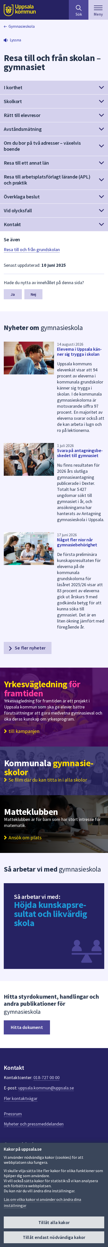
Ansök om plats (25, 838)
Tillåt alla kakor (54, 1222)
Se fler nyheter (29, 648)
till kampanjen (24, 731)
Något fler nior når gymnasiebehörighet (77, 542)
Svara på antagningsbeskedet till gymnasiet (80, 453)
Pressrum (13, 1114)
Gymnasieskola (22, 26)
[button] (54, 87)
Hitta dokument (27, 1027)
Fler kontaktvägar (20, 1098)
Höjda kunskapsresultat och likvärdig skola (50, 914)
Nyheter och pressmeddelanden (34, 1124)
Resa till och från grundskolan (32, 249)
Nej (33, 294)
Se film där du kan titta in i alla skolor (48, 780)
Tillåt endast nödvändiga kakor (54, 1237)
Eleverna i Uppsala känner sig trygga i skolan (79, 351)
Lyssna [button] (15, 39)
